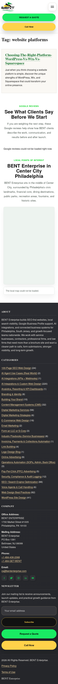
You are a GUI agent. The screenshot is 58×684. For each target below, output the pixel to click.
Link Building (8, 446)
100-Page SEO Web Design (16, 368)
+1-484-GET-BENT (11, 561)
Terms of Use (8, 672)
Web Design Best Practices (15, 492)
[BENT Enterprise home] (7, 7)
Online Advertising (11, 457)
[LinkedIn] (25, 578)
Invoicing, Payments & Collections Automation (25, 441)
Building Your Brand (12, 399)
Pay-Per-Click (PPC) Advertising (18, 471)
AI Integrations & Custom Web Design (21, 383)
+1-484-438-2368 (10, 557)
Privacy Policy (9, 665)
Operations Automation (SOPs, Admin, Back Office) (28, 462)
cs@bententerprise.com (13, 571)
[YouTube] (32, 578)
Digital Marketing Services (15, 410)
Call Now (29, 26)
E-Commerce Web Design (15, 420)
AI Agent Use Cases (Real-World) (19, 373)
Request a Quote (29, 633)
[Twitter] (11, 578)
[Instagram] (18, 578)
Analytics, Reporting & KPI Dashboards (22, 389)
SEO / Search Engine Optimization (19, 482)
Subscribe (29, 622)
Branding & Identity (11, 394)
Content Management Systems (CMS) (21, 404)
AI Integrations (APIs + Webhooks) (19, 378)
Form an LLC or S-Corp (13, 430)
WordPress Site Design (13, 497)
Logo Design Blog (11, 451)
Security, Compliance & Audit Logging (21, 476)
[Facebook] (4, 578)
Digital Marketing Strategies (16, 415)
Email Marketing (10, 425)
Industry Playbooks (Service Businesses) (23, 436)
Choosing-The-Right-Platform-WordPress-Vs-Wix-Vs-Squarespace (28, 59)
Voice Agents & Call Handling (17, 487)
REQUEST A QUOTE (29, 17)
